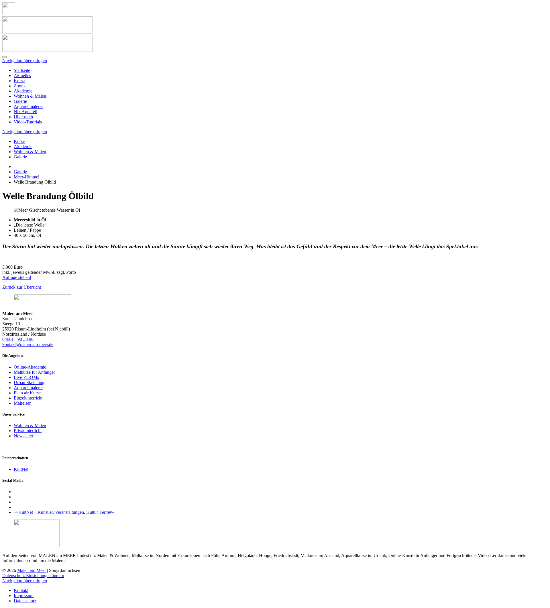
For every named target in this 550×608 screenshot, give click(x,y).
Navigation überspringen (24, 60)
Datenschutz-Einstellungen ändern (33, 575)
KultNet (21, 469)
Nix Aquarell (25, 111)
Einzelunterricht (28, 398)
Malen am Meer (31, 570)
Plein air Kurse (27, 392)
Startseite (22, 70)
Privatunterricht (28, 430)
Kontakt (21, 590)
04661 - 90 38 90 (18, 339)
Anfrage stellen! (16, 277)
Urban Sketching (29, 382)
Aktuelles (22, 75)
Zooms (20, 85)
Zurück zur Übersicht (21, 287)
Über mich (23, 116)
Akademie (23, 90)
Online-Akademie (30, 367)
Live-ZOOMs (26, 377)
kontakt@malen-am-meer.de (27, 344)
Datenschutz (25, 600)
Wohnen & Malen (30, 96)
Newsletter (23, 435)
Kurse (19, 80)
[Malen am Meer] (8, 13)
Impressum (24, 595)
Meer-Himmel (26, 176)
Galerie (20, 101)
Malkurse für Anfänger (34, 372)
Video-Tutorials (28, 121)
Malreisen (23, 403)
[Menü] (4, 57)
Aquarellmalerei (28, 106)
